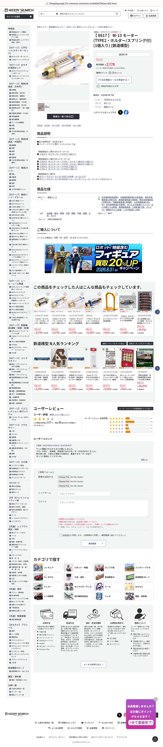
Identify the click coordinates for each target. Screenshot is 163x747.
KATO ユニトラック (18, 292)
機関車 (13, 145)
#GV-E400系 (66, 125)
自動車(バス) (15, 440)
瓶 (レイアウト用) (17, 601)
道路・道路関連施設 (18, 391)
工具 (13, 578)
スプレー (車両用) (17, 592)
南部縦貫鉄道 (124, 207)
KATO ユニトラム (17, 295)
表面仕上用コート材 (18, 611)
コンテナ (14, 434)
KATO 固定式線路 (17, 306)
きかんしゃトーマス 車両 (20, 643)
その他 (13, 353)
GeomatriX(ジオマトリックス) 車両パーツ (19, 256)
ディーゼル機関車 (17, 122)
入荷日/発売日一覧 (17, 688)
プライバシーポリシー (57, 737)
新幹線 (13, 90)
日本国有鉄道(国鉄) (110, 197)
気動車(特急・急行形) (19, 105)
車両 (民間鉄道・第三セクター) (19, 511)
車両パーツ (15, 492)
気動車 (13, 157)
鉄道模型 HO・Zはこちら (20, 671)
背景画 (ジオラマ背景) (19, 575)
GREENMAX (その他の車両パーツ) (19, 229)
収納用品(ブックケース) (19, 468)
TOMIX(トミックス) (112, 99)
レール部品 (15, 634)
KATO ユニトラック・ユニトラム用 (19, 332)
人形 (13, 431)
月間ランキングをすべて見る (140, 343)
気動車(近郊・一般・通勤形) (20, 109)
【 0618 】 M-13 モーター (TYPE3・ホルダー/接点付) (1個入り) (66, 164)
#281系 (39, 125)
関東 (62, 213)
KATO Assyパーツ (17, 204)
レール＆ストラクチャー (20, 518)
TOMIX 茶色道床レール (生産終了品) (19, 318)
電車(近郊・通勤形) (18, 96)
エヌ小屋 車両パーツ (18, 270)
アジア (53, 215)
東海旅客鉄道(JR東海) (128, 199)
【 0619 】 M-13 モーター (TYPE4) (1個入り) (58, 166)
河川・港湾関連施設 (18, 394)
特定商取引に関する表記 (78, 737)
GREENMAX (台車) (17, 215)
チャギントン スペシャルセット (20, 655)
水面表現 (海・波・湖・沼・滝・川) (19, 568)
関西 (73, 213)
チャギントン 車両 (17, 651)
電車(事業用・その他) (19, 102)
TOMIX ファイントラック (20, 303)
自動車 (13, 437)
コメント (42, 501)
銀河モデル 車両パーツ (19, 236)
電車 (13, 154)
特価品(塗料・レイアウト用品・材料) (20, 41)
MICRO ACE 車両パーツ (19, 233)
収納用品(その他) (17, 474)
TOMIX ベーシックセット (20, 59)
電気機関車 (15, 119)
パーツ (13, 515)
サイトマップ (122, 737)
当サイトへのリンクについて (102, 737)
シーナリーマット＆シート (20, 551)
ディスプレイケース (18, 477)
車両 (13, 631)
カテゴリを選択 (13, 16)
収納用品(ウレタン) (18, 471)
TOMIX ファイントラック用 (20, 337)
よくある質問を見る (92, 664)
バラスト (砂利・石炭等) (20, 561)
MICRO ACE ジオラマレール (19, 313)
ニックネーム (44, 492)
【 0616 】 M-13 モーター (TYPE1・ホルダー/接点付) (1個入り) (66, 161)
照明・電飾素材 (16, 403)
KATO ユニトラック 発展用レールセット (20, 288)
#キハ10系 (77, 125)
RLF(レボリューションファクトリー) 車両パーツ (20, 261)
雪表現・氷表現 (16, 572)
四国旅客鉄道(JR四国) (122, 202)
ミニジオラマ (16, 521)
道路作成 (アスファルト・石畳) (18, 545)
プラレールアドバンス (19, 659)
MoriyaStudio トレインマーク (19, 250)
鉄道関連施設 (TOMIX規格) (19, 383)
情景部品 (14, 637)
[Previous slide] (37, 65)
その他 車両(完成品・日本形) (19, 132)
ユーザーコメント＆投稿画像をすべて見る (135, 408)
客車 (13, 125)
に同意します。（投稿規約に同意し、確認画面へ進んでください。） (95, 535)
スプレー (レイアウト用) (20, 598)
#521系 (47, 125)
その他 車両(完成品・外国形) (19, 161)
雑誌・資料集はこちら (19, 680)
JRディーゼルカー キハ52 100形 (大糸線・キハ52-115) (62, 176)
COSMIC (14, 345)
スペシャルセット (17, 640)
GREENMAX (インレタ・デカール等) (19, 224)
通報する (144, 459)
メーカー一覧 (16, 692)
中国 (79, 213)
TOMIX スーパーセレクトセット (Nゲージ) (20, 77)
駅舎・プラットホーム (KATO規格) (19, 365)
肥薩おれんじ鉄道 (113, 209)
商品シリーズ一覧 (17, 695)
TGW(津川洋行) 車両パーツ (20, 245)
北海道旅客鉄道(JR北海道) (131, 197)
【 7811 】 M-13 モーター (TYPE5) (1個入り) (58, 168)
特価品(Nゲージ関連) (18, 32)
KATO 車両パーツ (17, 201)
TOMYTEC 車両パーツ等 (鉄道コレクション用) (20, 210)
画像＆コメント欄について (60, 414)
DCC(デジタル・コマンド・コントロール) (19, 348)
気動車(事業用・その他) (19, 113)
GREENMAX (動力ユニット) (19, 219)
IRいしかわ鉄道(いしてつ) (138, 204)
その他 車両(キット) (18, 189)
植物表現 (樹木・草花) (19, 564)
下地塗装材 (15, 607)
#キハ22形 (56, 125)
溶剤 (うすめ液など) (18, 604)
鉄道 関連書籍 (16, 619)
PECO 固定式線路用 (18, 341)
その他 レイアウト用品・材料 (20, 582)
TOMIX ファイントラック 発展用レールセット (20, 299)
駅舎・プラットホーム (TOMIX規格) (19, 370)
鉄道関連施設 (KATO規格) (19, 378)
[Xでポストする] (120, 112)
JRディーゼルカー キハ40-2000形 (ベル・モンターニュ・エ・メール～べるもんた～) (75, 178)
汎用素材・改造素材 (18, 400)
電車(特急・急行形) (18, 93)
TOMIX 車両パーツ (18, 207)
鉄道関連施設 (16, 388)
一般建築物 (15, 397)
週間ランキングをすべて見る (113, 343)
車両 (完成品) (16, 486)
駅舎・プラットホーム (19, 375)
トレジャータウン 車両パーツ (20, 266)
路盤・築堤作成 (16, 542)
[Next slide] (89, 65)
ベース (13, 535)
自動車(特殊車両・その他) (19, 449)
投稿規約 (66, 535)
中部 (68, 213)
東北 (56, 213)
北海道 (49, 213)
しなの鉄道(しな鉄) (131, 209)
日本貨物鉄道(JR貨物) (115, 204)
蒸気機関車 (15, 116)
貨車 (13, 128)
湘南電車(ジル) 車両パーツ (20, 240)
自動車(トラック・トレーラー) (20, 444)
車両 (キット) (16, 489)
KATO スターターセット (19, 56)
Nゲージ (107, 103)
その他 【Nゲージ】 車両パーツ (20, 274)
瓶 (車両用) (15, 595)
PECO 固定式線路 (17, 309)
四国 (85, 213)
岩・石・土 (15, 558)
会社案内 (39, 737)
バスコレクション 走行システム (20, 418)
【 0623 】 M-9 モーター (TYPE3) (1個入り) (57, 154)
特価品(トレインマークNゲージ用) (20, 36)
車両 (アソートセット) (19, 504)
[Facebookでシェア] (126, 112)
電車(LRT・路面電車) (18, 99)
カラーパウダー (16, 555)
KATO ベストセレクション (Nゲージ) (19, 72)
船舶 (13, 453)
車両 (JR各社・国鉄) (18, 507)
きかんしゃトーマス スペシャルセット (20, 647)
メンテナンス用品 (17, 465)
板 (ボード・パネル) (18, 533)
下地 (13, 539)
